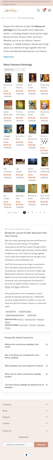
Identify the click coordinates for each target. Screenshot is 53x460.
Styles (16, 287)
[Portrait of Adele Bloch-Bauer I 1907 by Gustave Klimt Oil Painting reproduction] (32, 188)
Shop (4, 410)
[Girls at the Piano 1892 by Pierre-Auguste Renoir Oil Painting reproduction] (44, 188)
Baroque (40, 319)
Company (6, 404)
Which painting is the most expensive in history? (26, 366)
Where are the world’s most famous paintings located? (26, 375)
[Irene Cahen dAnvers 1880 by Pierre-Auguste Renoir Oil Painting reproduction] (32, 77)
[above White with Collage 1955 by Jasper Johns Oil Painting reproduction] (8, 104)
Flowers (7, 328)
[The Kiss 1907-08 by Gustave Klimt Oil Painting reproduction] (20, 104)
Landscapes (23, 325)
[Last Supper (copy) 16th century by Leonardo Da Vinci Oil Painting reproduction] (20, 161)
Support (6, 417)
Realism (7, 322)
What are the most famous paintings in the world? (26, 345)
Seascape (40, 325)
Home (3, 18)
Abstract (20, 319)
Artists (7, 287)
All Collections (12, 18)
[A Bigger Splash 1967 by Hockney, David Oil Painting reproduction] (8, 129)
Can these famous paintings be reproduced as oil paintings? (26, 386)
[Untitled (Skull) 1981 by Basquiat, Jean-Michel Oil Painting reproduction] (32, 104)
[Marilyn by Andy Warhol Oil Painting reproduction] (44, 104)
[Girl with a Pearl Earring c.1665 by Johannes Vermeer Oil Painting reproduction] (20, 129)
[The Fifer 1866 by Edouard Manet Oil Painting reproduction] (20, 77)
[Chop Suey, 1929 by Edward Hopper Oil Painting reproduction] (44, 77)
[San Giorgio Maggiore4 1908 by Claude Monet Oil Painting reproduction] (8, 188)
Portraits (32, 325)
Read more (9, 56)
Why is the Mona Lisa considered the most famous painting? (26, 356)
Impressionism (30, 319)
